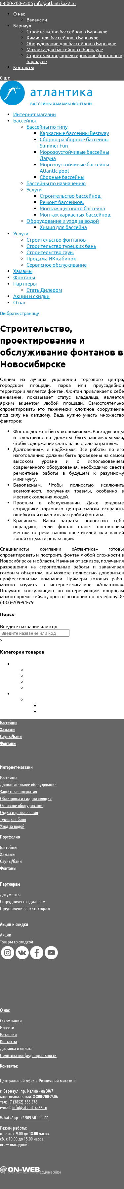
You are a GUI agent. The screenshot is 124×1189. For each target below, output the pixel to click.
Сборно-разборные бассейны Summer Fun (71, 688)
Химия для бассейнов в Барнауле (62, 37)
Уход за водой (28, 693)
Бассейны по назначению (56, 183)
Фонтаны (24, 277)
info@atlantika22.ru (29, 1107)
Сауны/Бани (11, 736)
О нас (19, 14)
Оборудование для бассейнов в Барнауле (71, 43)
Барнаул (22, 25)
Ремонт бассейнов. (62, 202)
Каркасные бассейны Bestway (74, 133)
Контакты (23, 67)
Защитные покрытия (18, 791)
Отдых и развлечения (19, 812)
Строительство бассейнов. (71, 195)
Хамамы (22, 271)
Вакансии (36, 19)
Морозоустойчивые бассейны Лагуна (66, 682)
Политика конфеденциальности (28, 1055)
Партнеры (25, 283)
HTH (44, 705)
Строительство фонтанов (56, 239)
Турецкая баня (13, 819)
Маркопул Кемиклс (61, 711)
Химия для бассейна (63, 227)
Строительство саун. (50, 252)
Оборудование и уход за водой (62, 221)
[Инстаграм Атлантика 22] (7, 957)
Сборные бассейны (62, 177)
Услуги (34, 189)
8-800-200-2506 (16, 3)
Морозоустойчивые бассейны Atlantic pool (72, 676)
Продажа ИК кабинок (51, 258)
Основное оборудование (21, 805)
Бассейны (24, 120)
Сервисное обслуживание (56, 264)
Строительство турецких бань (61, 246)
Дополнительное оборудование (28, 784)
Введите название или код (28, 626)
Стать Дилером (44, 290)
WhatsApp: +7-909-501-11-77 (24, 1117)
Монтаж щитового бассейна (72, 208)
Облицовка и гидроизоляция (26, 798)
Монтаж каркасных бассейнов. (75, 214)
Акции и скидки (31, 296)
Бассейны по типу (46, 126)
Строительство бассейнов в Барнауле (66, 31)
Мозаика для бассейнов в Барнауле (64, 49)
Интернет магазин (34, 114)
